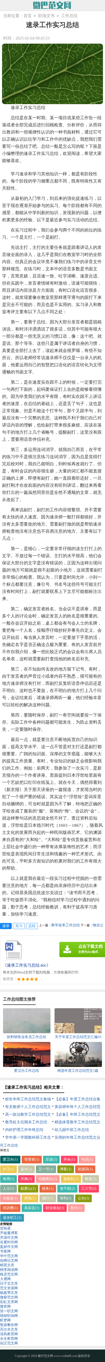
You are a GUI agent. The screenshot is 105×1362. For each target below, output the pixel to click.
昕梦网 (5, 1320)
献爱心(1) (28, 1188)
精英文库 (7, 1265)
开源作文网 (9, 1237)
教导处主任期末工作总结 (26, 1122)
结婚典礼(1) (47, 1179)
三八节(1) (88, 1188)
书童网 (5, 1251)
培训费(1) (10, 1208)
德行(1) (48, 1198)
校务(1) (48, 1188)
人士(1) (8, 1188)
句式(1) (87, 1159)
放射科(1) (70, 1179)
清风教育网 (9, 1334)
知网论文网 (9, 1260)
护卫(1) (8, 1169)
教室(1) (90, 1179)
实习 (18, 926)
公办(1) (83, 1198)
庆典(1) (26, 1179)
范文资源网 (9, 1288)
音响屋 (5, 1228)
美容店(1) (31, 1208)
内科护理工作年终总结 (24, 1130)
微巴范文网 (45, 1356)
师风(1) (30, 1198)
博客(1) (65, 1169)
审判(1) (65, 1198)
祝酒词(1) (85, 1169)
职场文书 (46, 16)
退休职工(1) (12, 1218)
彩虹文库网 (9, 1302)
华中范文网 (9, 1256)
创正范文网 (9, 1343)
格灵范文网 (9, 1274)
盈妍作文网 (9, 1247)
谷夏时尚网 (9, 1242)
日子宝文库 (9, 1283)
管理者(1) (31, 1159)
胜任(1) (76, 1208)
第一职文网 (9, 1311)
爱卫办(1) (10, 1159)
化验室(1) (10, 1198)
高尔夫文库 (9, 1329)
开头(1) (69, 1159)
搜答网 (5, 1306)
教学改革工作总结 (65, 925)
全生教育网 (9, 1339)
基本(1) (26, 1169)
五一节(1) (46, 1169)
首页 (27, 16)
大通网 (5, 1279)
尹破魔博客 (9, 1233)
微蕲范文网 (9, 1297)
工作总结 (69, 16)
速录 (5, 926)
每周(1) (8, 1179)
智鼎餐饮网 (9, 1325)
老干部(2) (67, 1188)
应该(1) (51, 1159)
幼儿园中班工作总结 (72, 1130)
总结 (31, 926)
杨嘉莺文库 (9, 1293)
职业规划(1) (55, 1208)
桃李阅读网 (9, 1270)
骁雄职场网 (9, 1316)
